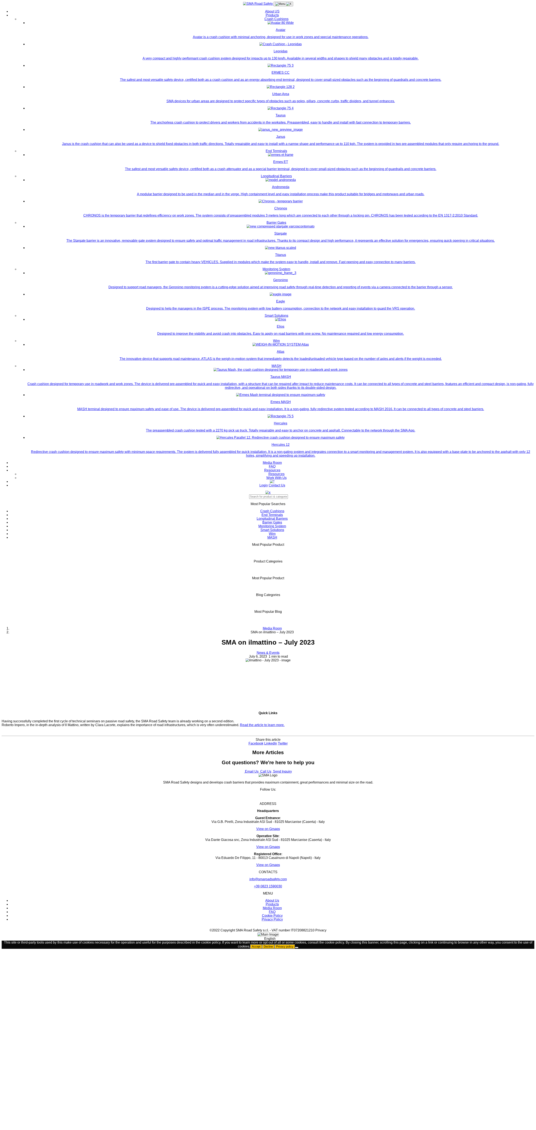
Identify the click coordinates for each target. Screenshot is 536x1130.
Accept (256, 946)
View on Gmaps (268, 829)
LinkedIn (270, 743)
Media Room (272, 462)
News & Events (268, 652)
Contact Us (277, 485)
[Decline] (296, 947)
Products (272, 15)
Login (263, 485)
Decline (268, 946)
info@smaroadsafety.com (268, 879)
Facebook (256, 743)
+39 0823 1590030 (268, 886)
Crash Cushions (276, 19)
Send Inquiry (282, 771)
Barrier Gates (276, 222)
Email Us (251, 771)
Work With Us (276, 478)
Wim (276, 341)
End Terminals (276, 151)
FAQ (272, 466)
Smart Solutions (276, 315)
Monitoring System (276, 269)
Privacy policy (284, 946)
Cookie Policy (272, 915)
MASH (276, 366)
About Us (272, 900)
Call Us (265, 771)
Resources (272, 470)
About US (272, 11)
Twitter (283, 743)
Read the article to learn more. (262, 725)
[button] (268, 939)
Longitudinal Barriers (276, 176)
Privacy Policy (272, 919)
